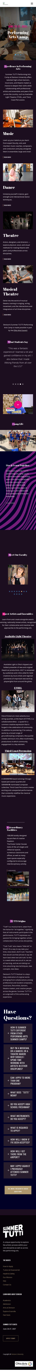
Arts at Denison (9, 1308)
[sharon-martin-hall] (18, 879)
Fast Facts (6, 1315)
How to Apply (8, 1266)
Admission (7, 1304)
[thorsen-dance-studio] (18, 894)
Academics (7, 1300)
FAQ (4, 1281)
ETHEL (18, 687)
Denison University (17, 1354)
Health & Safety (9, 1274)
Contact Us (7, 1285)
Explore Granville (9, 1311)
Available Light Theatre (18, 636)
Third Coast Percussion (18, 750)
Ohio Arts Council (20, 330)
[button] (13, 384)
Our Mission (7, 1277)
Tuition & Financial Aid (11, 1270)
